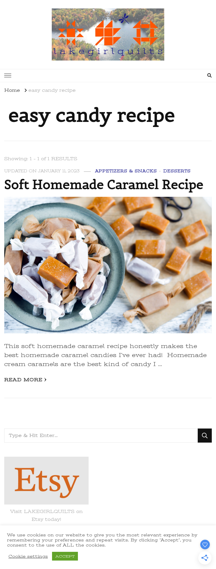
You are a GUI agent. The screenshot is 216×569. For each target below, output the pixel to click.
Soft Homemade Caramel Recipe (103, 184)
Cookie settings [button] (28, 556)
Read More (23, 379)
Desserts (177, 171)
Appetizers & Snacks (126, 171)
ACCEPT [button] (65, 556)
